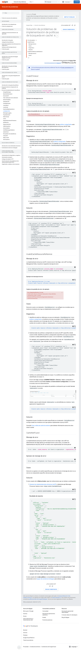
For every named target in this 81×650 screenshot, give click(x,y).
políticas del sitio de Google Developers (38, 599)
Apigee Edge (29, 25)
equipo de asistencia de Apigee (45, 579)
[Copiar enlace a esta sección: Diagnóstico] (36, 136)
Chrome (25, 632)
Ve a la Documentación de (52, 63)
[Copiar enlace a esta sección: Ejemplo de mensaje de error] (44, 98)
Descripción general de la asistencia (48, 614)
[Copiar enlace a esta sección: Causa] (32, 121)
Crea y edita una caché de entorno (40, 425)
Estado (44, 617)
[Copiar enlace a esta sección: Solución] (34, 208)
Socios (24, 616)
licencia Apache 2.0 (56, 597)
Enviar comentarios (69, 29)
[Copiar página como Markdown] (54, 35)
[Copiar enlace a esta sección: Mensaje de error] (39, 81)
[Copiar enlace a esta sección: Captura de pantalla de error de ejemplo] (50, 111)
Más (31, 2)
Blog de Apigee (65, 617)
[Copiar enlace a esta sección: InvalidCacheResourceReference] (53, 254)
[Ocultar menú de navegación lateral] (19, 647)
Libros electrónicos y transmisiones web (28, 619)
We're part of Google (28, 611)
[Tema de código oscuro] (75, 89)
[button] (10, 18)
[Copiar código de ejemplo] (75, 102)
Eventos (25, 613)
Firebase (25, 635)
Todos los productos (28, 640)
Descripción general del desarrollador (67, 611)
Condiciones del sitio (35, 646)
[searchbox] (10, 13)
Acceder (76, 2)
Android (25, 630)
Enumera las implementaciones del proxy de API (43, 484)
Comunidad (45, 611)
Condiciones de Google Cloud (49, 646)
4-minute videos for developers (69, 615)
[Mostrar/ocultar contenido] (36, 40)
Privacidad (25, 646)
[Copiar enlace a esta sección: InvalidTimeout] (40, 76)
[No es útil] (75, 25)
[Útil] (72, 25)
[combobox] (52, 1)
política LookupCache (66, 124)
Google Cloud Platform (28, 637)
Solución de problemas (20, 2)
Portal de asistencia (47, 620)
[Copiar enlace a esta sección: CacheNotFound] (41, 433)
